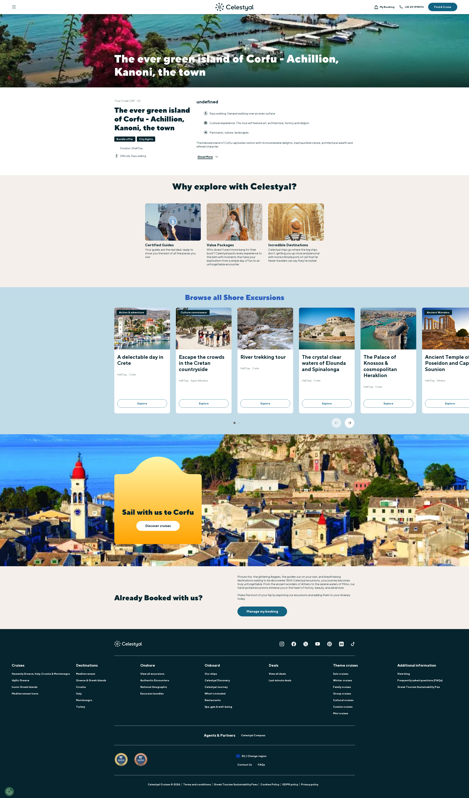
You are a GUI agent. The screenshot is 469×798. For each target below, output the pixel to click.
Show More (205, 157)
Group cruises (342, 693)
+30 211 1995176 (414, 6)
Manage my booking (262, 611)
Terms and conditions (197, 784)
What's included (215, 693)
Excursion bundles (152, 693)
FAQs (261, 764)
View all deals (277, 673)
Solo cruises (340, 673)
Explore (142, 403)
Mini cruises (340, 713)
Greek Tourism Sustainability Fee (418, 686)
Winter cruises (342, 680)
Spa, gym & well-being (218, 706)
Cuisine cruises (342, 706)
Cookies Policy (270, 784)
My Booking (387, 6)
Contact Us (244, 764)
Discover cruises (158, 526)
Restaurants (213, 700)
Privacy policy (309, 784)
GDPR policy (290, 784)
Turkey (80, 706)
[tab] (234, 423)
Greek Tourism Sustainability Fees (236, 784)
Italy (79, 693)
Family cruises (342, 686)
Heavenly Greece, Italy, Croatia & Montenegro (41, 673)
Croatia (81, 686)
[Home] (234, 7)
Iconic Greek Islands (24, 686)
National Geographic (153, 686)
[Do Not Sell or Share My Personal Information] (9, 791)
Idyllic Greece (20, 680)
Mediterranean (85, 673)
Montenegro (84, 700)
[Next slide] (349, 423)
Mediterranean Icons (25, 693)
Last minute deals (280, 680)
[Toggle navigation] (14, 7)
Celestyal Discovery (217, 680)
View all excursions (152, 673)
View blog (403, 673)
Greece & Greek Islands (91, 680)
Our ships (211, 673)
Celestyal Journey (216, 686)
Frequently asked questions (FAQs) (420, 680)
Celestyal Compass (253, 735)
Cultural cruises (343, 700)
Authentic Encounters (154, 680)
